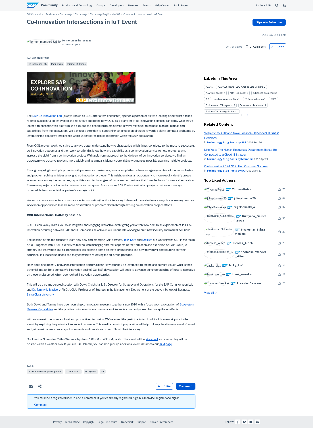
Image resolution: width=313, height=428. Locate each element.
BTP (273, 99)
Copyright (89, 422)
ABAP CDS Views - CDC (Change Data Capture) (240, 87)
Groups (101, 5)
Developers (117, 5)
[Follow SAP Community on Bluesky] (244, 422)
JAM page (165, 344)
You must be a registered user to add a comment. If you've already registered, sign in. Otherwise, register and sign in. (107, 398)
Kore (133, 239)
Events (147, 5)
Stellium (147, 239)
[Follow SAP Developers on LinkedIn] (257, 422)
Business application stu (252, 105)
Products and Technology (77, 5)
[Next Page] (247, 115)
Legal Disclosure (107, 422)
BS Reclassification (254, 99)
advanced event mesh (264, 93)
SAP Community (35, 14)
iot (102, 371)
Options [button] (254, 28)
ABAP (208, 87)
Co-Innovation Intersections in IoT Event (82, 22)
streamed (152, 339)
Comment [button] (186, 386)
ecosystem (90, 371)
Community (49, 5)
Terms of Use (72, 422)
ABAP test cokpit (238, 93)
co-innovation (73, 371)
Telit (126, 239)
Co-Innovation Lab (37, 64)
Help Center (162, 5)
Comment (40, 404)
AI (207, 99)
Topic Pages (181, 5)
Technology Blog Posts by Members (230, 159)
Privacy (57, 422)
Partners (133, 5)
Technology (81, 14)
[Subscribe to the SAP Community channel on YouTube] (250, 422)
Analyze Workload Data (226, 99)
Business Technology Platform (221, 111)
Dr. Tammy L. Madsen (45, 289)
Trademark (127, 422)
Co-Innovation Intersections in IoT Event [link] (143, 14)
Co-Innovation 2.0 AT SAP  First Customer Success (236, 166)
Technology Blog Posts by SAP (105, 14)
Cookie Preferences (161, 422)
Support (142, 422)
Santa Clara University (40, 294)
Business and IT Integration (219, 105)
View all (209, 292)
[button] (272, 47)
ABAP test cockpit (214, 93)
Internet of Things (76, 64)
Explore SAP (263, 5)
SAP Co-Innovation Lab (47, 115)
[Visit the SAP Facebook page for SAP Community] (237, 422)
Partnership (57, 64)
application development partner (44, 371)
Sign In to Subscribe (269, 22)
